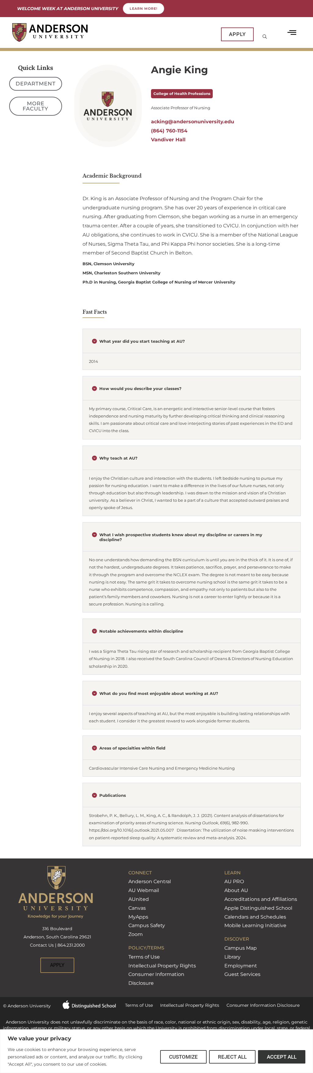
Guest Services (242, 974)
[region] (156, 1051)
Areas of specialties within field (132, 748)
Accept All (281, 1057)
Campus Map (240, 948)
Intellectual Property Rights (162, 966)
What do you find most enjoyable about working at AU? (158, 693)
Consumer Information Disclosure (259, 1005)
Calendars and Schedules (255, 917)
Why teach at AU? (118, 458)
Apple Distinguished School (258, 908)
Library (232, 957)
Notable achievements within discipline (141, 631)
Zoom (135, 934)
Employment (240, 966)
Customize (183, 1057)
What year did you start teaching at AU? (142, 341)
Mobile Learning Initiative (255, 925)
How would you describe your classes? (140, 388)
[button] (191, 343)
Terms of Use (144, 957)
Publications (112, 795)
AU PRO (234, 881)
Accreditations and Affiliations (260, 899)
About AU (236, 890)
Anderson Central (149, 881)
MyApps (138, 917)
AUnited (138, 899)
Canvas (137, 908)
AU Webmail (143, 890)
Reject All (232, 1057)
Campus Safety (146, 925)
